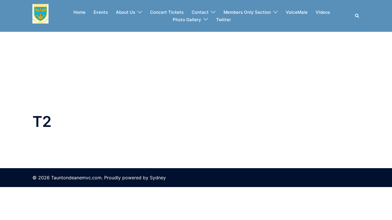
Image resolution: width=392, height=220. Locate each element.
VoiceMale (297, 12)
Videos (323, 12)
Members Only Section (247, 12)
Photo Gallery (187, 19)
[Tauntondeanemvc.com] (40, 15)
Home (79, 12)
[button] (357, 15)
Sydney (158, 177)
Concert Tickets (167, 12)
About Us (125, 12)
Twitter (223, 19)
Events (101, 12)
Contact (200, 12)
